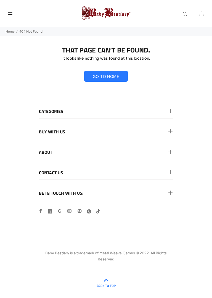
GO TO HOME (106, 76)
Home (10, 31)
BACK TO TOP (106, 285)
